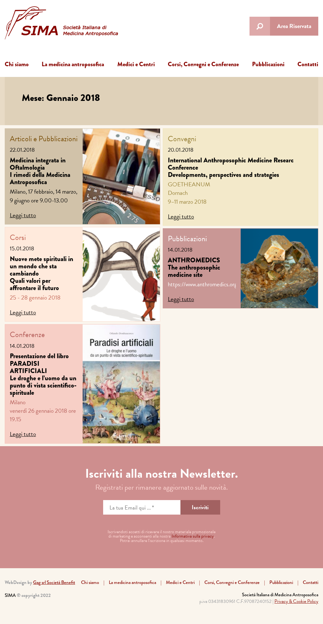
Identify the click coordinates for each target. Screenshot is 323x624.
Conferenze (27, 334)
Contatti (307, 64)
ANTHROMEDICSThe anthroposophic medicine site (194, 267)
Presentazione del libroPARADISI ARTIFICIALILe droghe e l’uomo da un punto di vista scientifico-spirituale (43, 374)
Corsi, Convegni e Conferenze (203, 64)
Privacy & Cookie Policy (296, 601)
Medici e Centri (136, 64)
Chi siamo (17, 64)
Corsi (18, 237)
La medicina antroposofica (73, 64)
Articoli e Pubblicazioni (44, 138)
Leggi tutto (23, 215)
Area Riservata (294, 26)
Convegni (182, 138)
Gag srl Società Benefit (54, 582)
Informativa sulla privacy (193, 536)
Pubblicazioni (268, 64)
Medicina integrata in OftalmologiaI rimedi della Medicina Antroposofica (40, 171)
